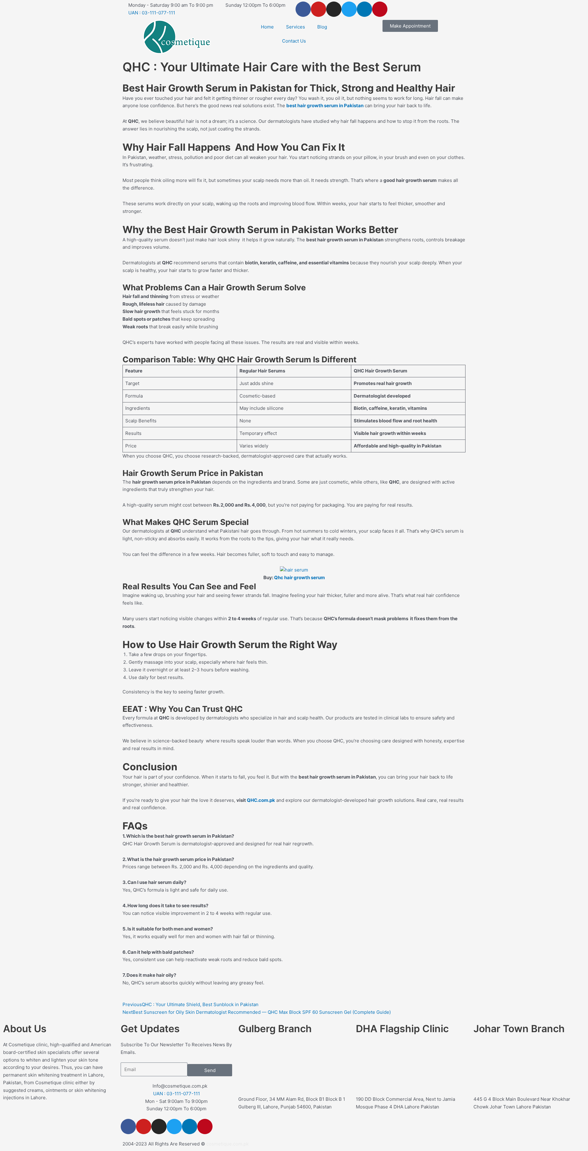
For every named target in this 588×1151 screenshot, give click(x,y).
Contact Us (294, 41)
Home (267, 27)
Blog (322, 27)
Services (295, 27)
